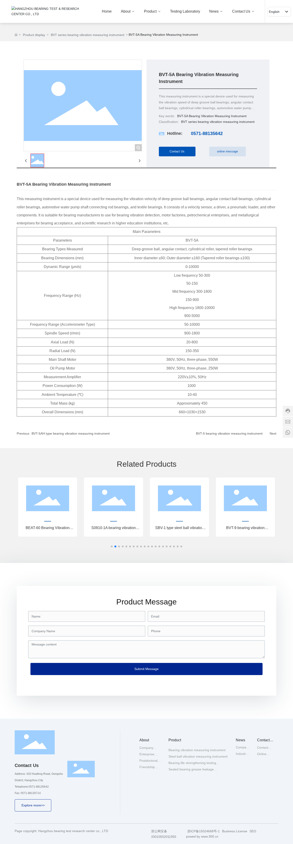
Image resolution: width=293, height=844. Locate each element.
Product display (34, 35)
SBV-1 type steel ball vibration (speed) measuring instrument (179, 529)
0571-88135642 (207, 133)
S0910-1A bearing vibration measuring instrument (113, 529)
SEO (253, 831)
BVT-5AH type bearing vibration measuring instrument (71, 433)
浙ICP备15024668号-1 (203, 831)
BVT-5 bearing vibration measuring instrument (229, 433)
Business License (234, 831)
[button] (112, 546)
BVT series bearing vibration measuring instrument (87, 35)
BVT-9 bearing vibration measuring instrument (245, 529)
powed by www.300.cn (202, 836)
